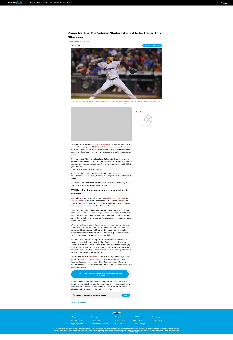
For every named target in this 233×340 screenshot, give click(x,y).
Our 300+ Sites (137, 317)
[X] (221, 2)
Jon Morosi (108, 147)
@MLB (128, 164)
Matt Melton (74, 41)
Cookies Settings (138, 324)
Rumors (33, 3)
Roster (56, 3)
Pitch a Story (95, 320)
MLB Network (97, 147)
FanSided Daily (76, 320)
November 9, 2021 (97, 169)
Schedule (40, 3)
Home (73, 302)
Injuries (62, 3)
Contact (118, 317)
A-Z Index (118, 324)
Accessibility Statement (99, 324)
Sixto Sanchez (93, 257)
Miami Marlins (104, 144)
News (26, 3)
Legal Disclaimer (77, 324)
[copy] (82, 45)
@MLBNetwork (76, 167)
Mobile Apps (156, 317)
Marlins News (81, 302)
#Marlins (92, 159)
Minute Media (61, 328)
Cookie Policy (157, 320)
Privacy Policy (120, 320)
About (73, 317)
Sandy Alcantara (109, 198)
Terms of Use (137, 320)
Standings (49, 3)
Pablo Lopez (120, 198)
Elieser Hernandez (77, 201)
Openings (94, 317)
